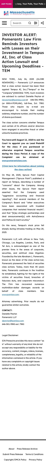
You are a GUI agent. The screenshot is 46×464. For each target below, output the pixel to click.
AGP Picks (6, 4)
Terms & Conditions (34, 454)
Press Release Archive (27, 449)
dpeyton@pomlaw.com (13, 320)
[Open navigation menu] (4, 23)
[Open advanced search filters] (36, 23)
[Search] (30, 23)
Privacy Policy (35, 459)
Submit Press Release (13, 454)
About (11, 449)
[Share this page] (42, 23)
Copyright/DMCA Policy (15, 459)
